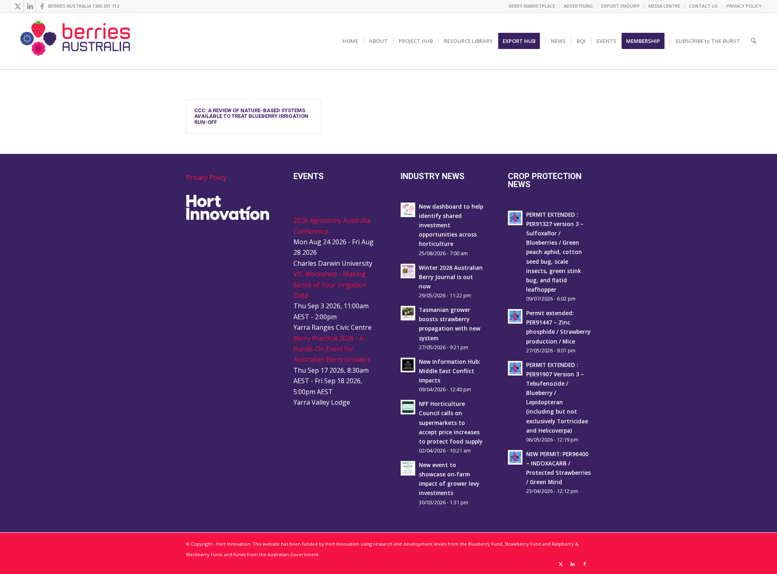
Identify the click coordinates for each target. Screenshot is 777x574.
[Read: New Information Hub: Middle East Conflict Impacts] (408, 365)
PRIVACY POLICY (744, 6)
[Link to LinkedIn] (30, 6)
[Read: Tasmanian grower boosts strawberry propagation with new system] (408, 313)
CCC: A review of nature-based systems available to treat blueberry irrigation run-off (251, 116)
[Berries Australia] (76, 41)
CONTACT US (703, 6)
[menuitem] (532, 6)
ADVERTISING (578, 6)
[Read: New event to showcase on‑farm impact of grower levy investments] (408, 468)
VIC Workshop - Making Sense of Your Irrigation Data (330, 284)
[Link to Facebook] (42, 6)
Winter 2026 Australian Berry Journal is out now (451, 277)
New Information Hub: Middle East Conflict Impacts (449, 371)
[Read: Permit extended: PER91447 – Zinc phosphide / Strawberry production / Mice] (515, 316)
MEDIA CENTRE (664, 6)
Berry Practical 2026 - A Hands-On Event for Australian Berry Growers (332, 349)
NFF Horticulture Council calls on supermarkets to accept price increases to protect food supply (450, 422)
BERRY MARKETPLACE (532, 6)
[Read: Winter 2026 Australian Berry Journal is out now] (408, 271)
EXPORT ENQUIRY (620, 6)
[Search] (753, 41)
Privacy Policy (206, 177)
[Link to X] (17, 6)
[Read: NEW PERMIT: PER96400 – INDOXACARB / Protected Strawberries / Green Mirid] (515, 457)
